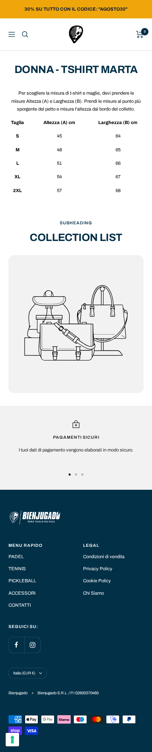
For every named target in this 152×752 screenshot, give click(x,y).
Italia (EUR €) (24, 673)
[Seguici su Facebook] (16, 645)
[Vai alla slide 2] (76, 474)
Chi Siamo (93, 593)
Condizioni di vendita (103, 556)
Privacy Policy (97, 568)
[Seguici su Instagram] (32, 645)
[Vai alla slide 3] (82, 474)
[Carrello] (140, 34)
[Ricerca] (25, 34)
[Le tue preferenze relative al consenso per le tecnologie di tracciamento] (12, 739)
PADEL (16, 556)
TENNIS (17, 568)
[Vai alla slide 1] (70, 474)
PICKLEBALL (22, 580)
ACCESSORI (21, 593)
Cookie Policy (97, 580)
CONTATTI (19, 605)
